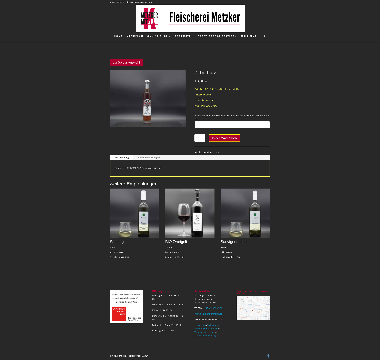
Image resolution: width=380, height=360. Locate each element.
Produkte (183, 36)
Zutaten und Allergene (149, 157)
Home (118, 36)
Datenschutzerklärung (205, 335)
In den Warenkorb (224, 138)
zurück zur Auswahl (126, 62)
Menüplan (135, 36)
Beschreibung (122, 157)
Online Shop (157, 36)
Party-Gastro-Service (216, 36)
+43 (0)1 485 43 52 (213, 308)
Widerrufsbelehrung (204, 332)
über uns (248, 36)
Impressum (200, 325)
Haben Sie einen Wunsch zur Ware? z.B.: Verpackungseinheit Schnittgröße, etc (232, 117)
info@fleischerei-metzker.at (208, 313)
